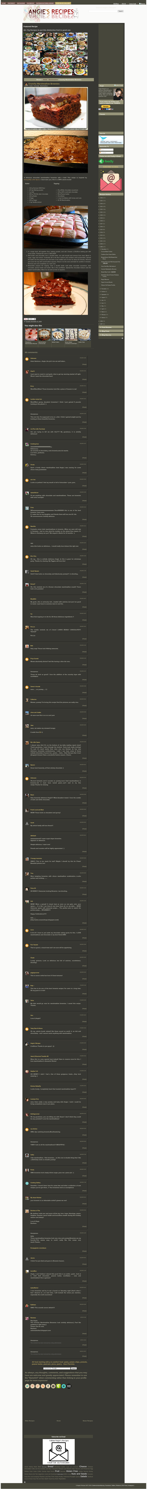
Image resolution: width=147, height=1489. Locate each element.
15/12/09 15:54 (83, 479)
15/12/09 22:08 (83, 686)
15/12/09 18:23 (83, 613)
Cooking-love (34, 444)
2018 (101, 220)
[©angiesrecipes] (56, 75)
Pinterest (118, 1485)
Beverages (44, 1466)
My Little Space (35, 742)
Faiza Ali (33, 888)
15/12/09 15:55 (83, 492)
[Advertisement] (111, 54)
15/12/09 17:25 (83, 570)
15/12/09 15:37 (83, 443)
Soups (31, 1478)
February (104, 314)
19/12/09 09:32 (83, 1210)
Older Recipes (29, 1421)
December (104, 249)
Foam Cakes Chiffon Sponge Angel (40, 1471)
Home (45, 79)
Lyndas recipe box (36, 399)
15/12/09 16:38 (83, 555)
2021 (101, 212)
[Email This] (29, 319)
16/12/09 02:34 (83, 777)
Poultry (61, 1476)
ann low (32, 479)
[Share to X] (33, 319)
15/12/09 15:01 (83, 370)
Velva (32, 1000)
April (103, 308)
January (103, 317)
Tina (31, 873)
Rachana (33, 1318)
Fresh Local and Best (37, 810)
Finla (32, 507)
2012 (101, 238)
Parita (32, 1170)
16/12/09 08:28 (83, 858)
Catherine (33, 699)
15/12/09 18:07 (83, 598)
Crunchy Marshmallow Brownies (44, 84)
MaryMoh (33, 599)
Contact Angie (132, 3)
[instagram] (53, 1388)
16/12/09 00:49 (83, 711)
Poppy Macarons (105, 279)
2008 (101, 321)
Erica (32, 386)
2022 (101, 209)
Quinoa (78, 1476)
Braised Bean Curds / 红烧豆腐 (108, 272)
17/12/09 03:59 (83, 1000)
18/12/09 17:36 (83, 1182)
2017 (101, 223)
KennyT (32, 584)
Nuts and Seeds (79, 1474)
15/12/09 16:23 (83, 542)
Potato (56, 1476)
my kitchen (33, 1129)
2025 (101, 200)
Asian (35, 1466)
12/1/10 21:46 (83, 1317)
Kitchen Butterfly (35, 1086)
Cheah (32, 958)
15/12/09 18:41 (83, 626)
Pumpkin (73, 1476)
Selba (32, 1155)
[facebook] (48, 1388)
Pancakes (90, 1474)
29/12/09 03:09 (83, 1304)
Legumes (41, 1474)
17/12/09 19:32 (83, 1027)
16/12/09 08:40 (83, 872)
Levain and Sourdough (50, 1474)
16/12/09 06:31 (83, 835)
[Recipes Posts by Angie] (59, 1464)
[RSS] (42, 1388)
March (103, 311)
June (103, 303)
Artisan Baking (28, 1466)
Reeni (32, 795)
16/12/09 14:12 (83, 929)
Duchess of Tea (35, 1210)
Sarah (32, 822)
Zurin (32, 930)
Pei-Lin (32, 627)
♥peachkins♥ (34, 492)
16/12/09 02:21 (83, 764)
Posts (102, 149)
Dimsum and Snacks (65, 1468)
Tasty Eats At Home (36, 1028)
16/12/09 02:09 (83, 724)
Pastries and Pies (45, 1476)
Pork (52, 1476)
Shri (31, 1015)
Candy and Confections (72, 1466)
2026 (101, 197)
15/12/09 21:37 (83, 671)
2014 (101, 232)
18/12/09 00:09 (83, 1098)
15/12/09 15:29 (83, 413)
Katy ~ (32, 985)
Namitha (33, 526)
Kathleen (33, 1305)
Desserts (55, 1468)
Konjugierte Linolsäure (38, 1248)
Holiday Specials (83, 1471)
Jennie (32, 1258)
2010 (101, 243)
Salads (83, 1476)
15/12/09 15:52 (83, 464)
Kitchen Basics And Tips (31, 1474)
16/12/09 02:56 (83, 794)
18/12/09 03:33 (83, 1113)
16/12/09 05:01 (83, 822)
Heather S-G (34, 1071)
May (103, 306)
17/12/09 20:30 (83, 1042)
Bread (50, 1466)
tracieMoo (33, 1271)
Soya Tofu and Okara (38, 1478)
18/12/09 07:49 (83, 1154)
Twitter (113, 1485)
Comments (103, 152)
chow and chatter (35, 712)
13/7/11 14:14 (83, 1340)
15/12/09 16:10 (83, 507)
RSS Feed (124, 1485)
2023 (101, 206)
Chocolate (36, 86)
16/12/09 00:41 (83, 699)
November (104, 288)
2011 (101, 241)
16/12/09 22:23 (83, 972)
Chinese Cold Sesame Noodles (108, 285)
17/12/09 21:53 (83, 1070)
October (104, 291)
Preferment (67, 1476)
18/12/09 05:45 (83, 1141)
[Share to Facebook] (35, 319)
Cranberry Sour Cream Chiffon (108, 254)
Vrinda (32, 464)
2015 (101, 229)
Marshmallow (53, 79)
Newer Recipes (88, 1421)
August (103, 297)
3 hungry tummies (36, 858)
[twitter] (27, 1388)
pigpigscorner (34, 972)
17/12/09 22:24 (83, 1085)
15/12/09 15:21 (83, 398)
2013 (101, 235)
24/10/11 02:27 (83, 1351)
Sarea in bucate (35, 686)
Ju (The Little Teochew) (37, 429)
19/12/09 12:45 (83, 1232)
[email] (68, 1388)
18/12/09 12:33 (83, 1169)
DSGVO (124, 3)
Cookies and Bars (46, 1468)
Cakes (31, 86)
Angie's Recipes (35, 1043)
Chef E (32, 371)
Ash (31, 901)
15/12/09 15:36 (83, 428)
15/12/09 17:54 (83, 583)
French (52, 1471)
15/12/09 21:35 (83, 658)
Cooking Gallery (35, 1182)
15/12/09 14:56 (83, 357)
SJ (40, 732)
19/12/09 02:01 (83, 1197)
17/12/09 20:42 (83, 1055)
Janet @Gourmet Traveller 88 (39, 1056)
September (104, 294)
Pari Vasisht (34, 945)
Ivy (31, 614)
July (103, 300)
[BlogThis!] (31, 319)
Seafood (90, 1476)
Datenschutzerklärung (98, 1485)
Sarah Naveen (34, 571)
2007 (101, 324)
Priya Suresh (34, 658)
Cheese (83, 1466)
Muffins (66, 1474)
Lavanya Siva (34, 1099)
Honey (91, 1471)
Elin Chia (33, 556)
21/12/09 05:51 (83, 1257)
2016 (101, 226)
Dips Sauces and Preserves (81, 1468)
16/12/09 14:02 (83, 900)
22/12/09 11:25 (83, 1270)
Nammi (32, 765)
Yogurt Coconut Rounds (106, 282)
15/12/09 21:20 (83, 645)
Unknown (33, 358)
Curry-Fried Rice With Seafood (108, 266)
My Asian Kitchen (35, 1197)
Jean (31, 725)
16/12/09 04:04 (83, 809)
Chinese (90, 1466)
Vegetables (62, 1478)
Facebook (108, 1485)
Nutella (69, 1474)
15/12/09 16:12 (83, 525)
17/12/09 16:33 (83, 1015)
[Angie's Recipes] (51, 22)
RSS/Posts (116, 3)
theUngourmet (34, 1114)
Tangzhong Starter (53, 1478)
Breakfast (57, 1466)
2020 (101, 215)
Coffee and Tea (35, 1468)
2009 (101, 246)
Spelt (46, 1478)
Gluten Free (72, 1471)
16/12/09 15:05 (83, 944)
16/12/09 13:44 (83, 887)
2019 (101, 218)
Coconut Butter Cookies (106, 251)
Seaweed (26, 1478)
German (62, 1471)
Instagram (131, 1485)
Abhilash (33, 835)
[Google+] (37, 1388)
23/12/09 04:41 (83, 1287)
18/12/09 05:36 (83, 1128)
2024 (101, 203)
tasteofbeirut (34, 1288)
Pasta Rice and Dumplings (31, 1476)
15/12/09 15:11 (83, 385)
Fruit (57, 1471)
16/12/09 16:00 (83, 957)
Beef (39, 1466)
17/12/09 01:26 (83, 985)
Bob (31, 645)
